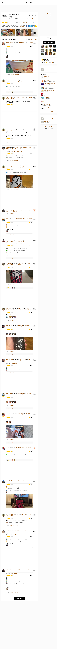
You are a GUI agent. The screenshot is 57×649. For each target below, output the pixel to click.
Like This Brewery (48, 42)
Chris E (7, 447)
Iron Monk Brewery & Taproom (18, 243)
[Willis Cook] (43, 50)
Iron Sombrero (21, 97)
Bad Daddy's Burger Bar (17, 148)
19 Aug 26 (7, 213)
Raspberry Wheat (22, 480)
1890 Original (22, 166)
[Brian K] (43, 54)
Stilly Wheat (24, 210)
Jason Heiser (9, 393)
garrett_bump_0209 (10, 514)
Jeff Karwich (9, 263)
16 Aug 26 (7, 234)
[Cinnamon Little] (46, 54)
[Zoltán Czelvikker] (12, 408)
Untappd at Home (20, 167)
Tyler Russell (8, 413)
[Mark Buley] (46, 47)
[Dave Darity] (54, 47)
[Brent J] (12, 258)
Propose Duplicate (49, 15)
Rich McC (8, 147)
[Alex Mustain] (46, 50)
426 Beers (25, 22)
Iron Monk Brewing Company (16, 81)
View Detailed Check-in (15, 74)
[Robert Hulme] (12, 288)
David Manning (9, 359)
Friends (32, 39)
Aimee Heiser (9, 308)
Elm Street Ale (22, 42)
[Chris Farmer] (50, 54)
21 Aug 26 (7, 142)
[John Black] (54, 54)
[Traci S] (12, 460)
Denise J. (8, 240)
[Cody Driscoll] (50, 47)
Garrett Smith (9, 480)
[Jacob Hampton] (54, 50)
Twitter (30, 26)
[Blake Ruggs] (50, 50)
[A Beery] (14, 460)
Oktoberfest (19, 218)
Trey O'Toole (9, 97)
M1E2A (7, 530)
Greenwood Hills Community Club (24, 309)
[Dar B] (14, 288)
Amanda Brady (9, 42)
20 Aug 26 (7, 160)
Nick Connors (9, 325)
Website (36, 26)
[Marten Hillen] (12, 92)
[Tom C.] (43, 47)
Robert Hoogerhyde (10, 210)
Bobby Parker (9, 569)
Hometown (18, 264)
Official (33, 22)
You (36, 39)
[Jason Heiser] (12, 442)
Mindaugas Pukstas (10, 80)
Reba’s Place (18, 530)
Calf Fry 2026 (21, 263)
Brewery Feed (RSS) (48, 126)
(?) (50, 59)
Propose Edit (48, 13)
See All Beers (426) (49, 111)
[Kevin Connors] (12, 354)
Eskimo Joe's (19, 43)
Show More (21, 26)
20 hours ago (8, 74)
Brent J (7, 218)
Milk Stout (20, 129)
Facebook (27, 26)
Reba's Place (15, 532)
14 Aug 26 (7, 548)
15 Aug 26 (7, 439)
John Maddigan (9, 166)
